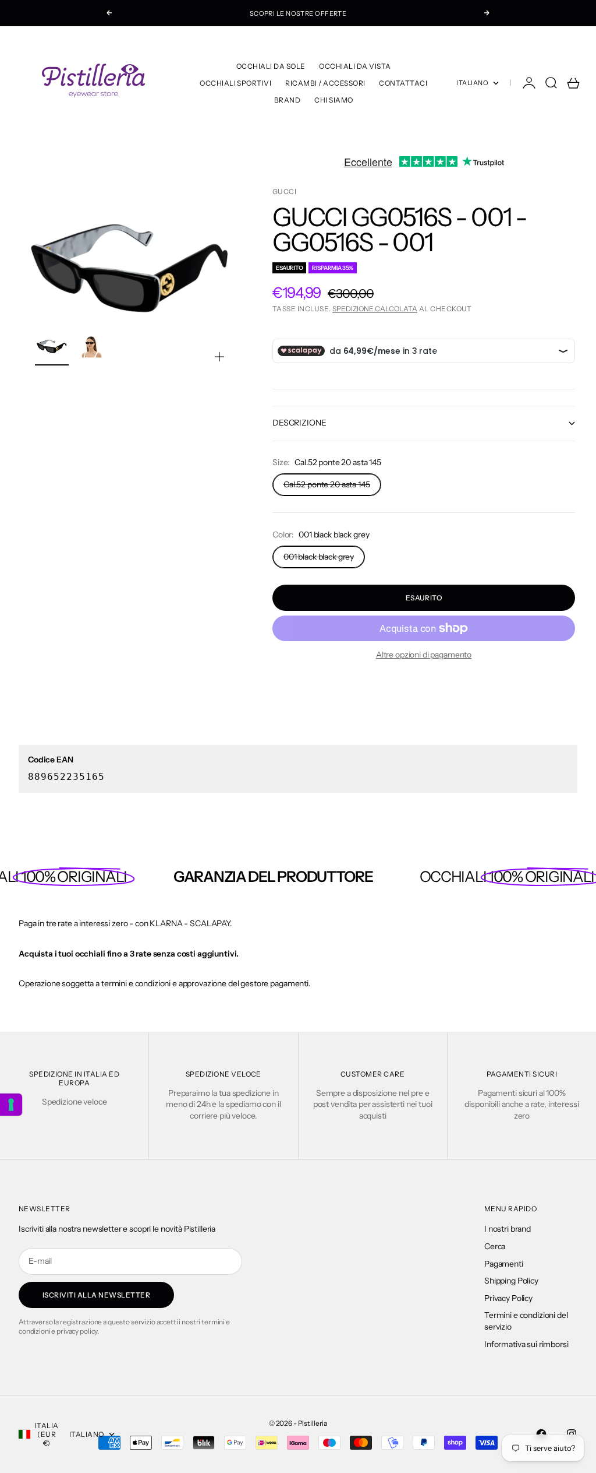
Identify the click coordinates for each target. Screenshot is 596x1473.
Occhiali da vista (355, 66)
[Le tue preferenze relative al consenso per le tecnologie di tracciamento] (11, 1105)
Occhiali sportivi (235, 83)
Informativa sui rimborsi (526, 1344)
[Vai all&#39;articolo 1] (52, 346)
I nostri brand (507, 1229)
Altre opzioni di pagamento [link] (423, 654)
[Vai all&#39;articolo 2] (90, 346)
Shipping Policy (511, 1280)
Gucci (284, 191)
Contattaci (403, 83)
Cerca (494, 1246)
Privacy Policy (508, 1298)
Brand (287, 100)
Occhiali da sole (271, 66)
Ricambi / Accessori (325, 83)
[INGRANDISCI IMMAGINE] (219, 356)
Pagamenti (503, 1263)
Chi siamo (333, 100)
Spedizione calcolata (374, 308)
